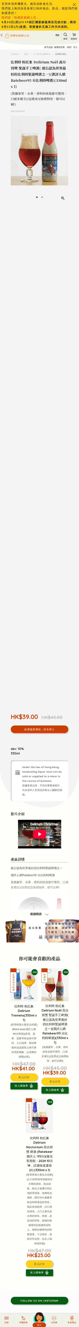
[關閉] (74, 4)
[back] (1, 35)
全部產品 (15, 54)
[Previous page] (14, 159)
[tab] (37, 197)
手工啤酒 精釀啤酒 (41, 54)
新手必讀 (48, 47)
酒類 (26, 54)
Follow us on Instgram (39, 1300)
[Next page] (64, 159)
